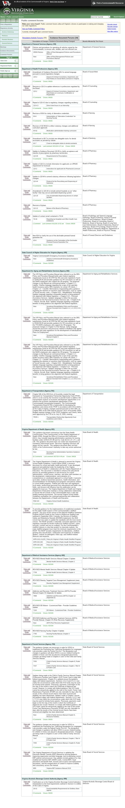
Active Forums (111, 28)
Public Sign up (5, 71)
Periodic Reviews (7, 39)
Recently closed (112, 24)
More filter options (112, 31)
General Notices (7, 43)
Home (2, 17)
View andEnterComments (27, 49)
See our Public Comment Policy (33, 29)
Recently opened (112, 26)
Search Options (119, 17)
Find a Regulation (6, 24)
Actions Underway (8, 32)
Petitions (5, 35)
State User (3, 60)
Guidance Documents (7, 50)
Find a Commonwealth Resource (110, 3)
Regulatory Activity (6, 28)
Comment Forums (6, 54)
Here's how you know (57, 2)
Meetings (3, 47)
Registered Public (6, 65)
